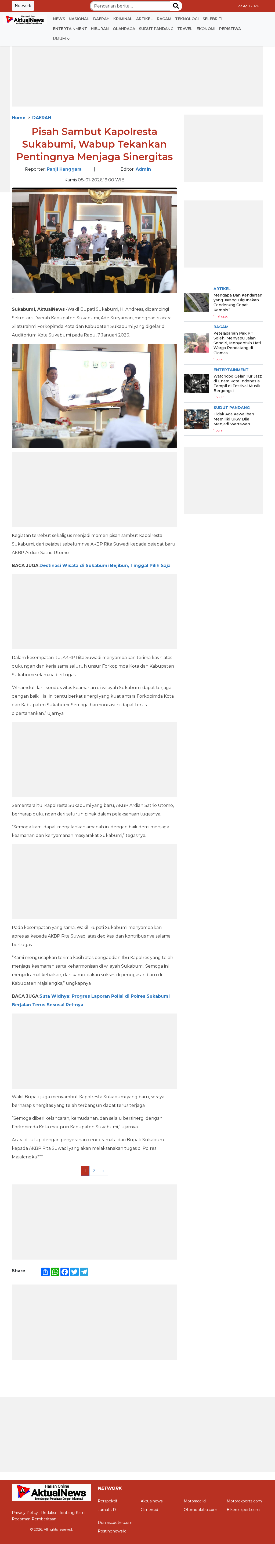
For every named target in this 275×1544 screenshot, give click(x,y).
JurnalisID (107, 1509)
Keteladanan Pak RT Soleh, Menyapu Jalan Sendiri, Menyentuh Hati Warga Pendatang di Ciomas (237, 343)
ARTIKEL (144, 18)
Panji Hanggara (64, 169)
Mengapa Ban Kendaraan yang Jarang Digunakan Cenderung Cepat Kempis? (238, 302)
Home (19, 117)
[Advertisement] (137, 69)
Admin (143, 169)
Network (23, 5)
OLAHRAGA (124, 28)
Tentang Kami (72, 1512)
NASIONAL (79, 18)
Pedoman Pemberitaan (34, 1519)
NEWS (59, 18)
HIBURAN (100, 28)
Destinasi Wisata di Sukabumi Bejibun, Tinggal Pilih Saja (105, 565)
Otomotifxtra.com (200, 1509)
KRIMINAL (122, 18)
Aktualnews (151, 1501)
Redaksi (48, 1512)
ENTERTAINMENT (70, 28)
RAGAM (164, 18)
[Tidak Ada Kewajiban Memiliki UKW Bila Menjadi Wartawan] (196, 419)
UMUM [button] (59, 38)
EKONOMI (206, 28)
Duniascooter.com (115, 1522)
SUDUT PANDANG (156, 28)
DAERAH (101, 18)
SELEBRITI (212, 18)
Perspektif (107, 1501)
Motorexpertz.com (244, 1501)
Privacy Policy (25, 1512)
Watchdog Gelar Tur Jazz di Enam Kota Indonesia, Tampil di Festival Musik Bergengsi (238, 383)
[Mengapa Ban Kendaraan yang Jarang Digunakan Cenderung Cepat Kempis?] (196, 302)
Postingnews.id (112, 1531)
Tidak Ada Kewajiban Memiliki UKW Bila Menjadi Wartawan (234, 419)
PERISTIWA (230, 28)
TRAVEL (185, 28)
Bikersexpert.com (243, 1509)
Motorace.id (195, 1501)
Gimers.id (149, 1509)
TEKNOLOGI (187, 18)
